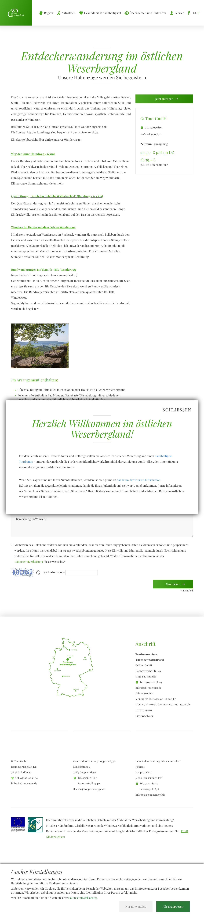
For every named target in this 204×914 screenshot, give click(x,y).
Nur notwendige (135, 906)
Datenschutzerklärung (82, 898)
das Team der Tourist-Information (138, 480)
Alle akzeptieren (173, 906)
